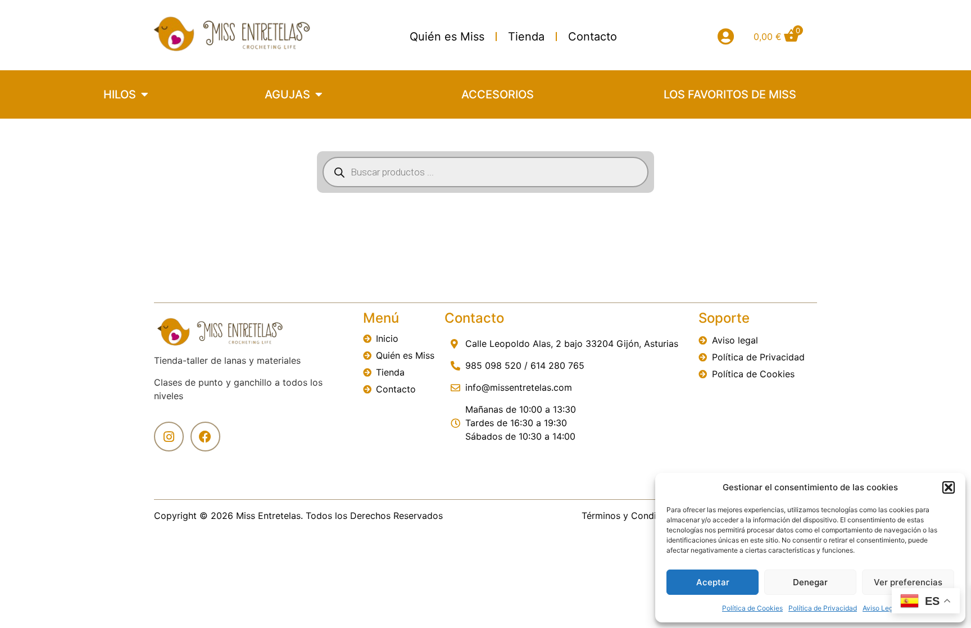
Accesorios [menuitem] (497, 94)
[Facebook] (205, 436)
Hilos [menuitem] (119, 94)
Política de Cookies (752, 608)
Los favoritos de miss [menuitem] (730, 94)
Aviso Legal (881, 608)
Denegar (810, 582)
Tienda (526, 36)
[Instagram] (169, 436)
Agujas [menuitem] (287, 94)
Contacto (592, 36)
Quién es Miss (447, 36)
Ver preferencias (908, 582)
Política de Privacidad (822, 608)
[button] (948, 487)
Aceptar (712, 582)
